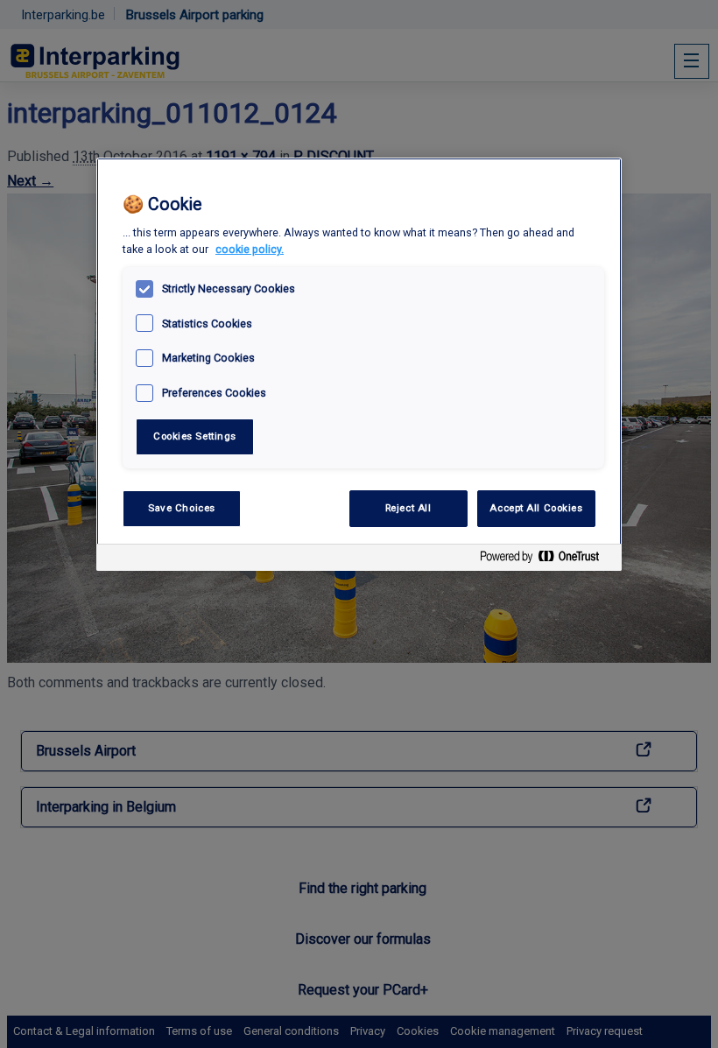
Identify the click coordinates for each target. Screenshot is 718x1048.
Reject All (408, 508)
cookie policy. (249, 249)
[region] (359, 365)
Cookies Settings (194, 436)
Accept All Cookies (535, 508)
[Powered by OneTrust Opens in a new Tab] (546, 560)
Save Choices (181, 508)
